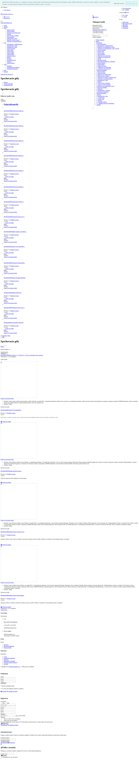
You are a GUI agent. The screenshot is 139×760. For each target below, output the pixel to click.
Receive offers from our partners (12, 719)
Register (4, 691)
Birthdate (3, 714)
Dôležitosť (4, 353)
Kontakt (6, 664)
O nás (5, 656)
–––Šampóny (99, 89)
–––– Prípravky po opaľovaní (103, 68)
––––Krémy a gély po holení (103, 84)
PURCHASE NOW (6, 14)
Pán (4, 703)
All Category (7, 10)
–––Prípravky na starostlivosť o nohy (105, 47)
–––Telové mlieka (100, 54)
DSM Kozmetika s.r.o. (14, 666)
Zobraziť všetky (6, 335)
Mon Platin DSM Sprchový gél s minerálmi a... (14, 246)
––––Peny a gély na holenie (103, 83)
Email (2, 676)
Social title (3, 701)
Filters (3, 346)
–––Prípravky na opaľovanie (103, 55)
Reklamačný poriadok (9, 661)
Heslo (2, 680)
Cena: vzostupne (30, 355)
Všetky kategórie (100, 40)
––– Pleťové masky (101, 73)
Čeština (127, 10)
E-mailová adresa (5, 738)
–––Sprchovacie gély (101, 60)
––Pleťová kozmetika (101, 70)
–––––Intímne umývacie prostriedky (105, 103)
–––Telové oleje (100, 51)
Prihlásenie (125, 26)
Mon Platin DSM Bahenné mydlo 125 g (12, 292)
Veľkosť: (6, 404)
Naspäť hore (4, 610)
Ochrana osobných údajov (10, 662)
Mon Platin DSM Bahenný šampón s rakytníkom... (15, 231)
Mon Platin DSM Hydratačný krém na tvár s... (14, 216)
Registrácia (125, 28)
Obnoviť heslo (5, 741)
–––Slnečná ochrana (101, 66)
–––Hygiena (99, 100)
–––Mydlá (98, 58)
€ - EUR (125, 16)
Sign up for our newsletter (27, 721)
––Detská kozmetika (101, 93)
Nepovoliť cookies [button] (119, 3)
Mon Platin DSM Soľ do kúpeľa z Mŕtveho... (14, 322)
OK (2, 337)
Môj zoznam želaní (127, 23)
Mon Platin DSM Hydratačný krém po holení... (14, 262)
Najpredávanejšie (11, 104)
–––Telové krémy (100, 64)
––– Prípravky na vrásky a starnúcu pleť (106, 77)
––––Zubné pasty (100, 97)
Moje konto (125, 22)
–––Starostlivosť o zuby (102, 80)
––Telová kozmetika (101, 44)
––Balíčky (98, 105)
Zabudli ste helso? (13, 691)
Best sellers (4, 355)
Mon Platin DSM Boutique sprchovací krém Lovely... (13, 531)
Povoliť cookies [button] (131, 3)
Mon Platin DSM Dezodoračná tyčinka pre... (14, 110)
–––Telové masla (100, 53)
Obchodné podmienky (9, 658)
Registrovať (5, 723)
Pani (8, 703)
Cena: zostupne (39, 355)
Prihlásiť (4, 683)
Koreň (97, 41)
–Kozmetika (99, 42)
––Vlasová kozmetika (101, 87)
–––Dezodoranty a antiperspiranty (104, 45)
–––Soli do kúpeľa (100, 63)
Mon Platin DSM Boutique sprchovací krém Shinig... (12, 595)
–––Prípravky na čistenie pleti (103, 74)
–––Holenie (99, 81)
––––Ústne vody (100, 99)
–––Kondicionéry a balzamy (103, 90)
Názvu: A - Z (15, 355)
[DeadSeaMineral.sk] (6, 22)
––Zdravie (98, 94)
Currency (121, 12)
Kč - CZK (125, 15)
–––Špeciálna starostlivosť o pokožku (105, 61)
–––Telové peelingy (101, 50)
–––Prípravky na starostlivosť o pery (105, 86)
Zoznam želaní (7, 647)
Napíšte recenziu (14, 114)
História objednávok (9, 646)
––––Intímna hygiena (101, 102)
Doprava (6, 659)
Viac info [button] (47, 4)
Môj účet (6, 644)
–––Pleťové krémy (100, 71)
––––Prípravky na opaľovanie (103, 67)
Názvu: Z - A (22, 355)
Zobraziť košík (96, 29)
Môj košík (125, 25)
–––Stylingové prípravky (102, 92)
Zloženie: (6, 401)
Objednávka (103, 29)
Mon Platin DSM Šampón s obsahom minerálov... (15, 277)
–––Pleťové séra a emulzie (102, 76)
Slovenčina (128, 8)
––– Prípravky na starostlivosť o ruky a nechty (107, 48)
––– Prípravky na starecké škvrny (104, 79)
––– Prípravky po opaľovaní (103, 57)
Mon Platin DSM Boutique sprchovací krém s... (11, 471)
